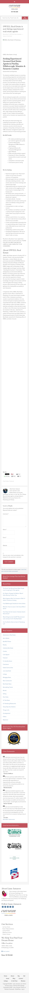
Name (5, 529)
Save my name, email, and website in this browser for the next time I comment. (13, 556)
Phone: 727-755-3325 (7, 955)
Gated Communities (8, 667)
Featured (11, 481)
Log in (22, 989)
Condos (5, 651)
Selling (4, 693)
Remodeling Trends (8, 687)
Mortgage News (7, 677)
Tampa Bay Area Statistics (9, 706)
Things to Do (6, 710)
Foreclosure (6, 664)
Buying (4, 644)
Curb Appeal (6, 654)
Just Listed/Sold (7, 671)
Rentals (4, 690)
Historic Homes (6, 934)
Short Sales (5, 697)
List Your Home (6, 927)
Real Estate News (7, 684)
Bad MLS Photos (7, 641)
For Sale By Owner (7, 661)
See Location (6, 951)
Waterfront (5, 720)
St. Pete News (6, 700)
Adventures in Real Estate (9, 635)
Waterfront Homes (7, 932)
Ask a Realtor (6, 638)
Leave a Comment (7, 36)
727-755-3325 (14, 11)
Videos (4, 716)
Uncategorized (6, 713)
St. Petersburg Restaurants (9, 703)
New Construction (7, 680)
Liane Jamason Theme (18, 987)
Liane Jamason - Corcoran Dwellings (14, 7)
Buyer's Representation (8, 928)
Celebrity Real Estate (8, 648)
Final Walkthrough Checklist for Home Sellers (14, 603)
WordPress (18, 989)
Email (4, 537)
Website (5, 545)
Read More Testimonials (9, 819)
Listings (5, 674)
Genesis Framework (9, 989)
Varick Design (21, 985)
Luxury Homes (6, 930)
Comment (6, 514)
